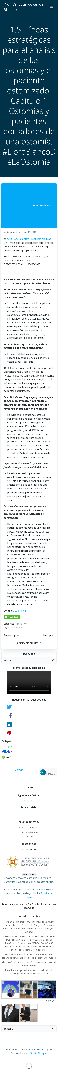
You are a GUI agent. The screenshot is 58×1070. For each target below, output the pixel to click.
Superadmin (12, 232)
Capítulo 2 (20, 610)
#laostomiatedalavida (29, 827)
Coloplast (29, 836)
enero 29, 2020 (29, 232)
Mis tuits (29, 800)
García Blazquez (39, 1053)
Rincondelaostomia (29, 832)
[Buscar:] (26, 660)
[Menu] (51, 6)
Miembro (19, 769)
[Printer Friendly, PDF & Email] (12, 616)
